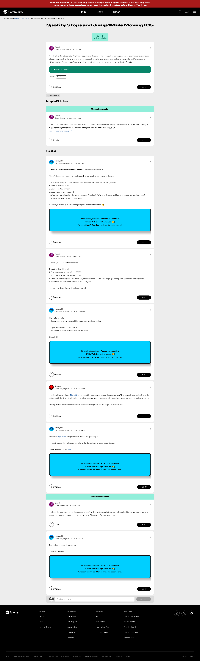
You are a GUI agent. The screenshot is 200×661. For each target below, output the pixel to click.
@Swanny (62, 436)
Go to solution (101, 38)
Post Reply (143, 599)
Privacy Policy (37, 656)
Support (99, 616)
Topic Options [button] (52, 95)
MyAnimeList (105, 221)
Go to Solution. (63, 69)
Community (15, 12)
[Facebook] (191, 613)
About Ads (65, 656)
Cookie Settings (52, 656)
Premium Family (130, 627)
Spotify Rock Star (92, 225)
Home (16, 18)
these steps (114, 5)
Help (83, 12)
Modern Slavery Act (91, 656)
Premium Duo (129, 621)
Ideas (116, 12)
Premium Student (131, 632)
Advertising (72, 627)
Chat (100, 12)
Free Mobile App (102, 627)
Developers (72, 621)
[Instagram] (177, 613)
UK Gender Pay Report (122, 656)
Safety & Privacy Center (21, 656)
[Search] (180, 11)
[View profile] (51, 48)
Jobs (41, 621)
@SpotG (73, 395)
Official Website (92, 221)
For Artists (71, 616)
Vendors (70, 637)
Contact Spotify (102, 632)
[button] (150, 48)
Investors (71, 632)
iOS (27, 18)
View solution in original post (60, 131)
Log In (187, 12)
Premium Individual (131, 616)
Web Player (100, 621)
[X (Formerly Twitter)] (184, 613)
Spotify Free (129, 637)
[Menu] (195, 11)
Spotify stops (61, 77)
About (42, 616)
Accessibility (77, 656)
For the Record (45, 627)
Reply (144, 87)
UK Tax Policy (106, 656)
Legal (7, 656)
